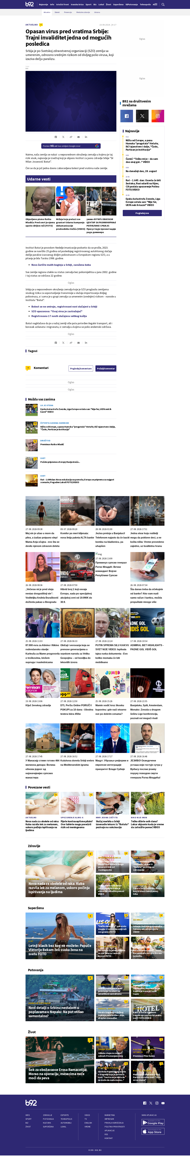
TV (86, 1119)
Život (28, 1126)
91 (35, 441)
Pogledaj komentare (81, 368)
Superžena (48, 1126)
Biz (27, 1123)
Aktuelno (32, 24)
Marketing (110, 1115)
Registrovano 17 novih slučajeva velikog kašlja (59, 316)
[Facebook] (126, 116)
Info (28, 1115)
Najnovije (43, 4)
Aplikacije (110, 1130)
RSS (106, 1134)
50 (35, 423)
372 (35, 406)
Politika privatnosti (115, 1126)
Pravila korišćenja (114, 1123)
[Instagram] (158, 116)
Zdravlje (47, 1115)
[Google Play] (153, 1122)
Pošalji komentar (106, 368)
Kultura (47, 1123)
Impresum (109, 1119)
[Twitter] (142, 116)
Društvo (45, 440)
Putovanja (48, 1119)
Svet (43, 458)
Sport (29, 1119)
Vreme (88, 1126)
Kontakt (109, 1138)
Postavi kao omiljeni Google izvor (61, 146)
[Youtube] (163, 1103)
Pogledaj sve (142, 213)
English (88, 1123)
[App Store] (153, 1131)
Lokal (63, 1126)
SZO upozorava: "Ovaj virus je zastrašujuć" (56, 311)
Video (87, 1115)
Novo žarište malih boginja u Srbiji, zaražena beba (61, 264)
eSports (65, 1115)
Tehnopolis (66, 1119)
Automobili (66, 1123)
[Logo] (30, 4)
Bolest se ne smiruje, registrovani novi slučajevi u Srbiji (64, 306)
